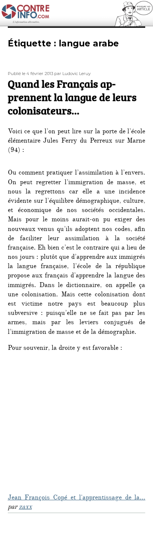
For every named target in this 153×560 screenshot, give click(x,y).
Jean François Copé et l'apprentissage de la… (77, 498)
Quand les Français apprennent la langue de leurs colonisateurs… (72, 96)
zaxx (25, 507)
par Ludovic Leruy (72, 73)
